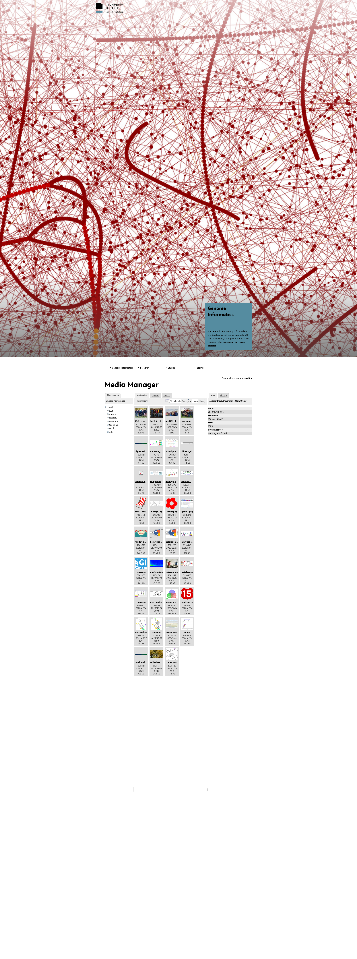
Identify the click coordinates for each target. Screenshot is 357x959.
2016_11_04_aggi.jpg (145, 421)
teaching (247, 377)
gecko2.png (187, 511)
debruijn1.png (188, 481)
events (112, 414)
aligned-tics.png (143, 451)
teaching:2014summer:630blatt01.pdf (229, 401)
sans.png (156, 632)
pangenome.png (174, 602)
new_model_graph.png (161, 602)
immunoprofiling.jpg (191, 541)
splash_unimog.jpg (175, 632)
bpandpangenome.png (177, 451)
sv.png (187, 632)
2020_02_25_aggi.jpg (161, 421)
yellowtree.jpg (157, 662)
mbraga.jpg (172, 571)
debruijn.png (172, 481)
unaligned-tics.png (144, 662)
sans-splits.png (142, 632)
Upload (155, 395)
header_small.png (144, 541)
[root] (110, 406)
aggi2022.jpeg (172, 421)
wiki (111, 431)
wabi (111, 428)
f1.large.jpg (156, 511)
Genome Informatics (221, 311)
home (238, 377)
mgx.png (141, 602)
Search (166, 395)
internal (113, 417)
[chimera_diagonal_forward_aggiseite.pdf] (141, 473)
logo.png (141, 571)
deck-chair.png (142, 511)
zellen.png (172, 662)
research (113, 421)
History (223, 395)
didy (111, 410)
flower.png (172, 511)
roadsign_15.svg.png (191, 602)
